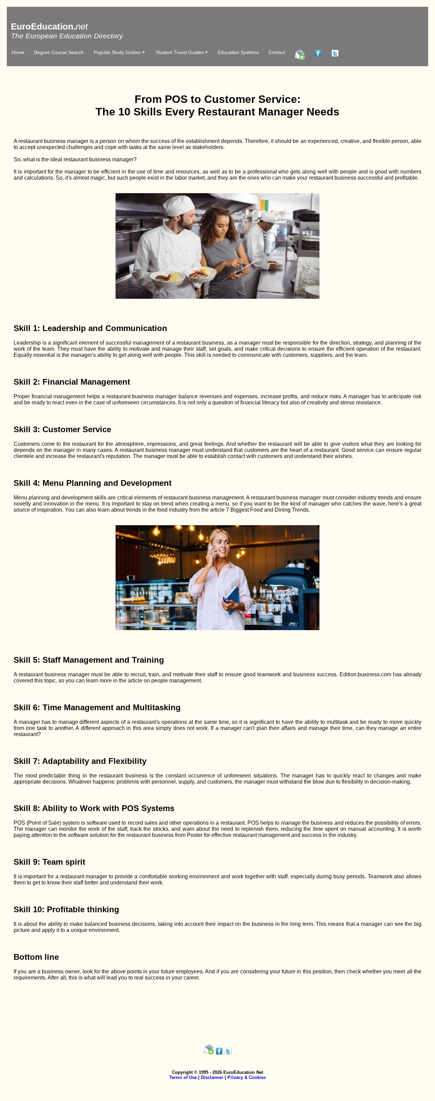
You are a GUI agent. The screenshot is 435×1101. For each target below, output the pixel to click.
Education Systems (238, 52)
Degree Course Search (59, 52)
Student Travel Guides (180, 52)
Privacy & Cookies (246, 1077)
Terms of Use (183, 1077)
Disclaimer (212, 1077)
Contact (276, 52)
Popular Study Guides (118, 52)
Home (18, 52)
